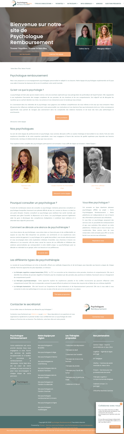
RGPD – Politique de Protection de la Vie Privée (62, 428)
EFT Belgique (97, 359)
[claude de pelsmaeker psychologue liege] (62, 165)
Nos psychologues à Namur (47, 357)
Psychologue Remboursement (61, 422)
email (45, 314)
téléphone (34, 314)
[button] (52, 3)
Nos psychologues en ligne (47, 403)
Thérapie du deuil (72, 350)
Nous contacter (115, 426)
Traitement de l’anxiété (74, 354)
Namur (98, 188)
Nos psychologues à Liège (47, 352)
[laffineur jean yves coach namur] (98, 165)
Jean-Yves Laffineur (98, 185)
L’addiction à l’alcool (73, 384)
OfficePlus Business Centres (103, 391)
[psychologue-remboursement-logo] (20, 3)
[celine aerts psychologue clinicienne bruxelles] (84, 34)
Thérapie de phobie (73, 366)
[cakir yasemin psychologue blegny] (26, 165)
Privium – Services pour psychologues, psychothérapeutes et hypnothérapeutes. (66, 425)
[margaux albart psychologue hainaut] (104, 34)
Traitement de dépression (75, 345)
